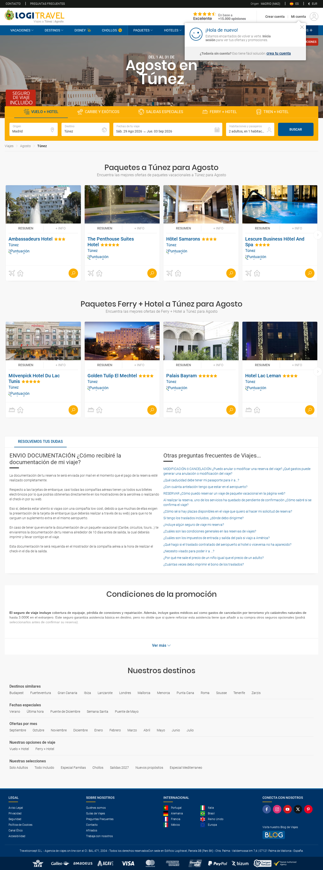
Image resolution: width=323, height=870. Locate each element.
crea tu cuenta (278, 53)
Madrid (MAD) (265, 3)
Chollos (109, 30)
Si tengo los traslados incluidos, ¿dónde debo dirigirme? (203, 518)
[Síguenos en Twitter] (299, 809)
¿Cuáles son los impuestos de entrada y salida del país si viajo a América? (216, 538)
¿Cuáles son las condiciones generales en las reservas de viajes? (209, 531)
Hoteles (171, 30)
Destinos (52, 30)
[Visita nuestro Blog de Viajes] (288, 835)
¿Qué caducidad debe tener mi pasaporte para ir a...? (201, 480)
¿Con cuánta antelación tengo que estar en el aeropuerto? (205, 487)
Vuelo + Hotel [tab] (44, 112)
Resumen (25, 228)
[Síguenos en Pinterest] (309, 809)
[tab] (40, 441)
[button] (167, 129)
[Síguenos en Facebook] (267, 809)
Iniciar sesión (287, 34)
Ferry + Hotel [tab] (223, 112)
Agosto (25, 146)
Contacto (13, 3)
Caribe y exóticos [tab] (102, 112)
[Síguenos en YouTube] (288, 809)
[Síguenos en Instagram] (278, 809)
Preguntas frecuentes (47, 3)
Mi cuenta (298, 16)
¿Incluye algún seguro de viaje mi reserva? (193, 525)
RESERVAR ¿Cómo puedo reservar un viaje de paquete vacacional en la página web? (224, 493)
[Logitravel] (219, 16)
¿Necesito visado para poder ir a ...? (188, 551)
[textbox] (33, 129)
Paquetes (141, 30)
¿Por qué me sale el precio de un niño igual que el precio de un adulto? (213, 558)
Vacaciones (20, 30)
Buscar (295, 129)
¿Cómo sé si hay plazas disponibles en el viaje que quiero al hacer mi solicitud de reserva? (227, 511)
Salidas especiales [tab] (164, 112)
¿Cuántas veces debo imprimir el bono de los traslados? (203, 564)
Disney (80, 30)
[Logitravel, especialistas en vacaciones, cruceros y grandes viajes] (34, 15)
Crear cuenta (275, 16)
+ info (61, 228)
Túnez (42, 146)
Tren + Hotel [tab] (276, 112)
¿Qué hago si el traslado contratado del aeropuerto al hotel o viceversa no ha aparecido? (227, 544)
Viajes (9, 146)
